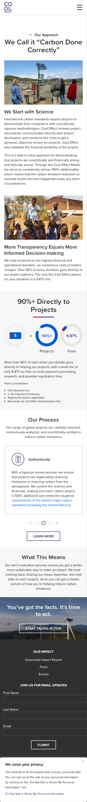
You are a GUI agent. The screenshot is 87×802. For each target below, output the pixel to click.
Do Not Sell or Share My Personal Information (34, 794)
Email (7, 726)
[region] (43, 779)
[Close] (82, 761)
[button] (30, 523)
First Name (11, 693)
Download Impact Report (43, 659)
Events (44, 674)
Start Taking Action (43, 628)
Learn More (43, 536)
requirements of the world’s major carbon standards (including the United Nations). (42, 502)
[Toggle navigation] (79, 7)
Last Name (11, 709)
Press (44, 666)
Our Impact (43, 651)
